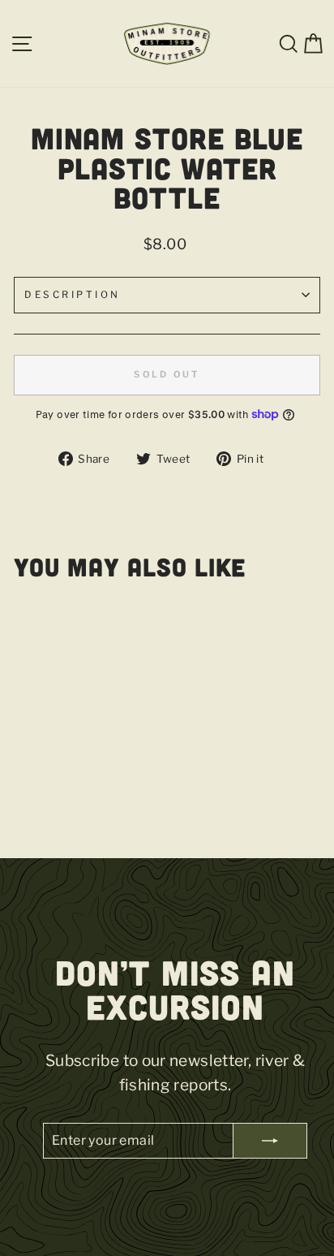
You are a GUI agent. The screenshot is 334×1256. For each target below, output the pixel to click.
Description (72, 294)
